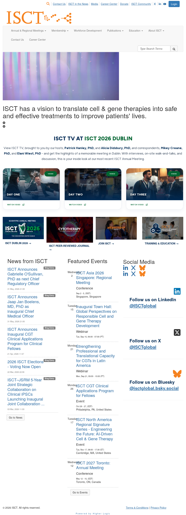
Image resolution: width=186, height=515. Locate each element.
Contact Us (59, 4)
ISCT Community (141, 4)
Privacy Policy (158, 507)
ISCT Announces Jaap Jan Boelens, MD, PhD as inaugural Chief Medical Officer (23, 306)
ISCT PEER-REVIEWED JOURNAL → (69, 247)
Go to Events (80, 492)
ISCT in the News (78, 4)
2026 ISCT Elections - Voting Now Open (25, 364)
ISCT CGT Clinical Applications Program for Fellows (95, 390)
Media (94, 4)
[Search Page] (48, 4)
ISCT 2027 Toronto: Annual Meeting (93, 465)
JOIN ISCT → (106, 243)
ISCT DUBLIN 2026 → (18, 243)
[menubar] (107, 3)
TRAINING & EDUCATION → (162, 243)
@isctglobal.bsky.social (154, 388)
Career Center (109, 4)
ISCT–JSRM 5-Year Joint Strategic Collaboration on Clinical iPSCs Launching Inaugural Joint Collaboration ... (26, 391)
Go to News (15, 417)
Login (174, 4)
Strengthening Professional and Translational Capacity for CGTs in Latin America (95, 355)
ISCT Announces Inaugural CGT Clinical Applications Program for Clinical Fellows (25, 338)
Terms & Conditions (137, 507)
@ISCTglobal (143, 305)
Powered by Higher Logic (93, 513)
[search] (174, 49)
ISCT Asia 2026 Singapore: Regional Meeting (94, 277)
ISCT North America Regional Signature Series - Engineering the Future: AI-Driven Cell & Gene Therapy (94, 429)
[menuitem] (49, 3)
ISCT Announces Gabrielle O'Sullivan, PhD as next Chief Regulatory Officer (25, 276)
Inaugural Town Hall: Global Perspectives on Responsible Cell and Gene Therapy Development (96, 316)
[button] (28, 30)
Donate (124, 4)
